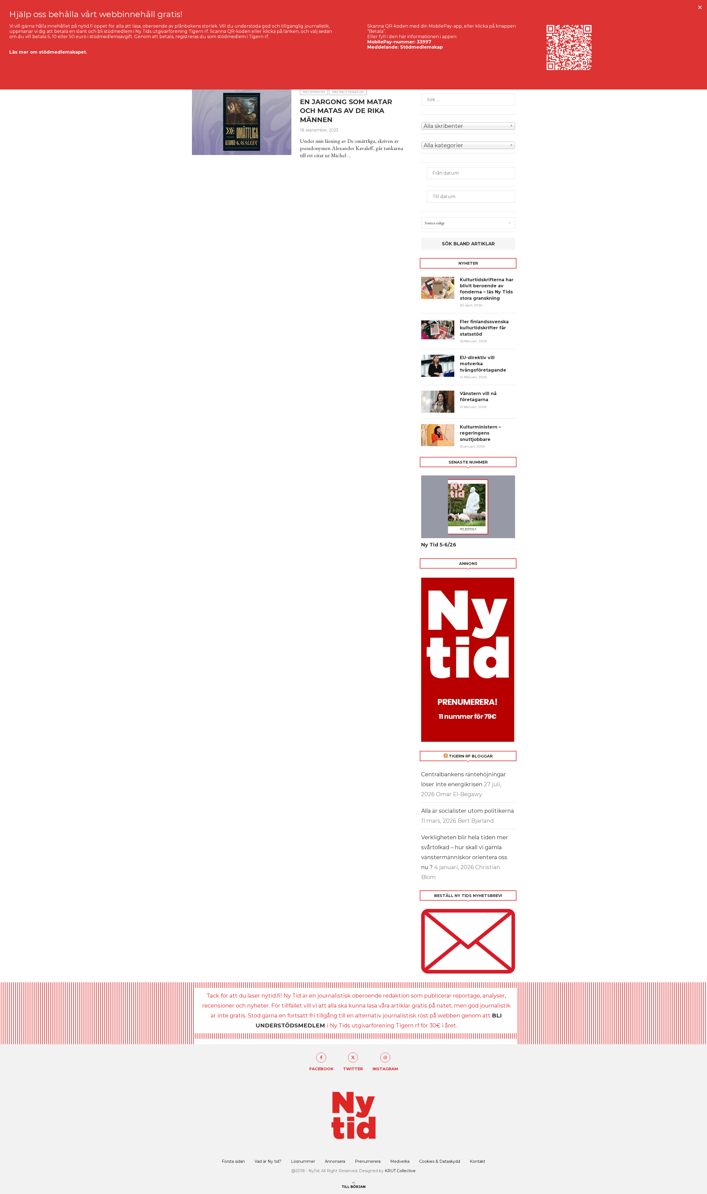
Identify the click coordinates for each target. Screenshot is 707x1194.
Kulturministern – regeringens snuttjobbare (480, 433)
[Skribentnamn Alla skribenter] (468, 125)
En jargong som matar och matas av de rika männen (346, 111)
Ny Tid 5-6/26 (438, 545)
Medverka (400, 1161)
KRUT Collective (400, 1170)
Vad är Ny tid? (268, 1161)
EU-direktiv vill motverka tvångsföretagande (484, 364)
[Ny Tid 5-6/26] (468, 506)
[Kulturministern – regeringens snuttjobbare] (437, 435)
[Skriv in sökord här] (468, 100)
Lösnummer (303, 1161)
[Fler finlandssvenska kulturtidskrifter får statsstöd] (437, 330)
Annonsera (335, 1161)
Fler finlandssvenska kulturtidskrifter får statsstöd (484, 328)
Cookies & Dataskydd (439, 1161)
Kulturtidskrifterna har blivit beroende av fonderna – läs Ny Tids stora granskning (486, 289)
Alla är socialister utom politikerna (467, 811)
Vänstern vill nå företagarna (478, 396)
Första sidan (233, 1161)
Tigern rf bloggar (471, 756)
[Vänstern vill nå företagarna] (437, 402)
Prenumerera (368, 1161)
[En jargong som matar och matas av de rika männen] (242, 122)
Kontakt (477, 1161)
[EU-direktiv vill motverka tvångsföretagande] (437, 366)
